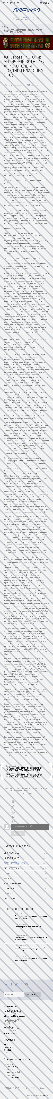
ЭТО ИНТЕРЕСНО (11, 868)
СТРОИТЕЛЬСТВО (11, 853)
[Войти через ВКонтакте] (13, 806)
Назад (6, 27)
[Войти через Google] (13, 817)
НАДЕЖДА (8, 1047)
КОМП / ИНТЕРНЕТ (12, 883)
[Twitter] (16, 984)
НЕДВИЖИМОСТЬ (12, 858)
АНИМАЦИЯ (9, 893)
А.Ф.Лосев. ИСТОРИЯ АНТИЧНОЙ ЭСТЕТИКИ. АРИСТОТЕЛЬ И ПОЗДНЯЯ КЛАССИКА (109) (24, 776)
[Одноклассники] (21, 984)
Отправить (18, 834)
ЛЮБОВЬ (7, 1050)
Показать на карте (10, 1033)
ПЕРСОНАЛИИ (10, 898)
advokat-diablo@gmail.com (14, 1016)
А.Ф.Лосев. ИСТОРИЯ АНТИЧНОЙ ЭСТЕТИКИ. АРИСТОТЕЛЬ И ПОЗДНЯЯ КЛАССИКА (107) (24, 769)
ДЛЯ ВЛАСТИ (9, 888)
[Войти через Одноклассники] (13, 821)
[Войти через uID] (13, 802)
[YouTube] (26, 984)
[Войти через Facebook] (13, 809)
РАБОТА (7, 878)
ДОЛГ (6, 1052)
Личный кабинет (22, 18)
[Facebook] (11, 984)
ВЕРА (6, 1044)
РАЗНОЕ (7, 873)
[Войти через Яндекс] (13, 813)
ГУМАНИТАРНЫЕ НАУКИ (15, 863)
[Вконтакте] (6, 984)
